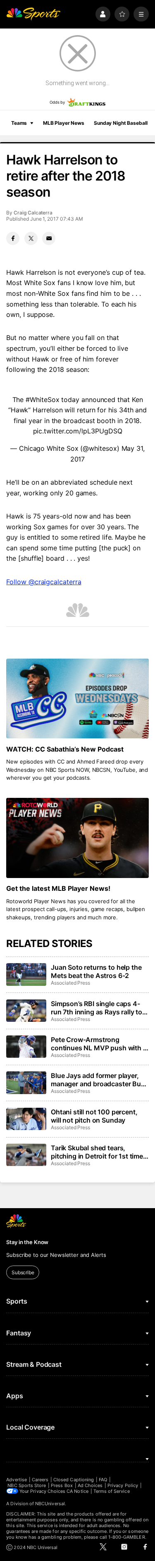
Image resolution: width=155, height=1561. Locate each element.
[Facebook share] (12, 238)
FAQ (103, 1479)
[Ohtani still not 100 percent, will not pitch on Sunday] (26, 1119)
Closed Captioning (73, 1479)
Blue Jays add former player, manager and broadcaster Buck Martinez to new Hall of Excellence (99, 1079)
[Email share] (48, 238)
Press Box (62, 1485)
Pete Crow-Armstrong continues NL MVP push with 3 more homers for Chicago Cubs (99, 1043)
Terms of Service (111, 1491)
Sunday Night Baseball (120, 123)
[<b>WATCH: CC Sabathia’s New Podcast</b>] (77, 699)
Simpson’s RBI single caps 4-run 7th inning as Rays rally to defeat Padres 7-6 (96, 1007)
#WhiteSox (42, 399)
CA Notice (77, 1491)
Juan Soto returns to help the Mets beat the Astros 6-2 (96, 971)
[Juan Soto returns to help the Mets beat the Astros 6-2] (26, 974)
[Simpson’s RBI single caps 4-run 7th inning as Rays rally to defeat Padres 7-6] (26, 1010)
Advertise (16, 1479)
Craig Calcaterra (33, 212)
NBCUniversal (50, 1503)
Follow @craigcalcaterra (43, 582)
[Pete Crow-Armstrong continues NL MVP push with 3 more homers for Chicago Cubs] (26, 1046)
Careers (40, 1479)
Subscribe (23, 1272)
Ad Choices (90, 1485)
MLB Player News (63, 123)
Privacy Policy (122, 1485)
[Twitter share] (31, 238)
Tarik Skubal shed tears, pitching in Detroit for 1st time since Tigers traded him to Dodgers (97, 1152)
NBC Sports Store (26, 1485)
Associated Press (70, 983)
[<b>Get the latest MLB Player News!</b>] (77, 838)
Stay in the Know (27, 1242)
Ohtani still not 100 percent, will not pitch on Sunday (94, 1116)
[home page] (33, 14)
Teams (19, 123)
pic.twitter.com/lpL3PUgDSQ (77, 431)
